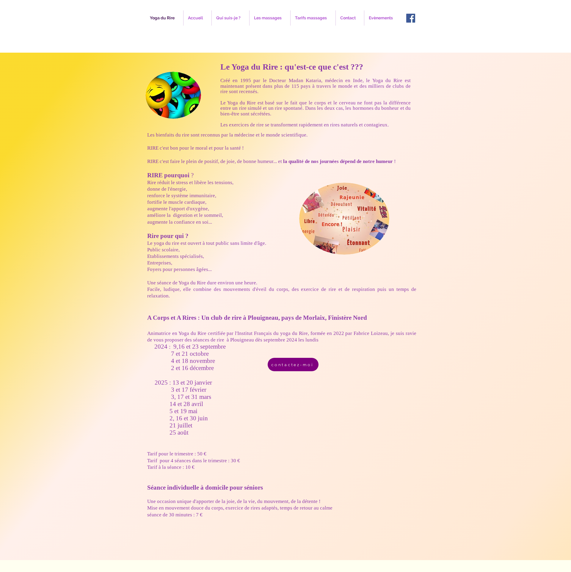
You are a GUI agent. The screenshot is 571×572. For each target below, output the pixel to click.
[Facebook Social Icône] (410, 18)
